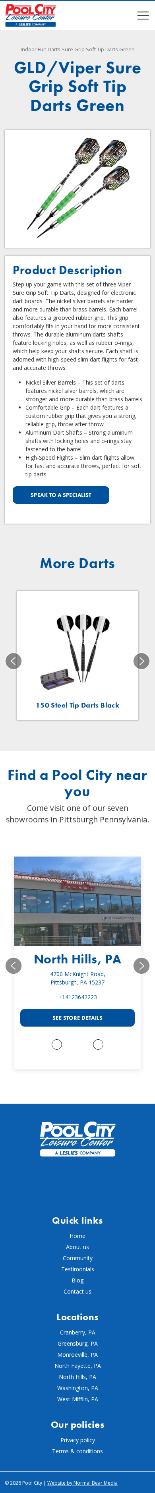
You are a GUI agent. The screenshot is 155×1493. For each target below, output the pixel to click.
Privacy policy (77, 1440)
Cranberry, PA (77, 1332)
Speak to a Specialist (61, 495)
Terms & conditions (77, 1451)
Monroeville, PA (77, 1354)
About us (77, 1247)
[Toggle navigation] (143, 15)
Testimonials (77, 1269)
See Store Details (77, 1017)
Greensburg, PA (78, 1343)
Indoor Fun (33, 49)
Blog (77, 1280)
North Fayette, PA (77, 1365)
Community (78, 1258)
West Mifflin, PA (77, 1399)
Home (77, 1236)
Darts (54, 49)
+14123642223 (77, 997)
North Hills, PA (78, 959)
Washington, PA (77, 1388)
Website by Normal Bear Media (82, 1482)
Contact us (77, 1291)
